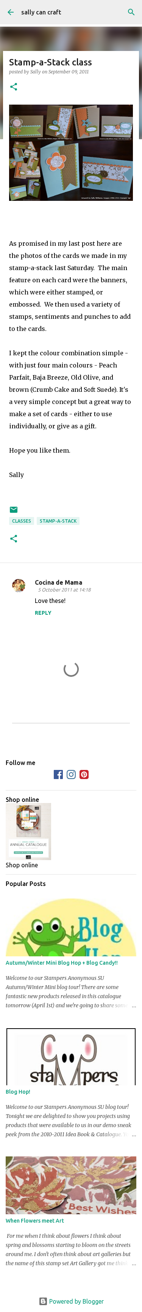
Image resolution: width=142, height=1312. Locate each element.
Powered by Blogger (76, 1301)
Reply (43, 613)
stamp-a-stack (58, 520)
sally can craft (41, 12)
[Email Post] (13, 512)
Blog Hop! (18, 1092)
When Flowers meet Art (35, 1221)
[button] (13, 87)
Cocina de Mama (58, 582)
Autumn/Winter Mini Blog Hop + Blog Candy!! (62, 963)
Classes (21, 520)
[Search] (131, 12)
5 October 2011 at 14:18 (64, 589)
